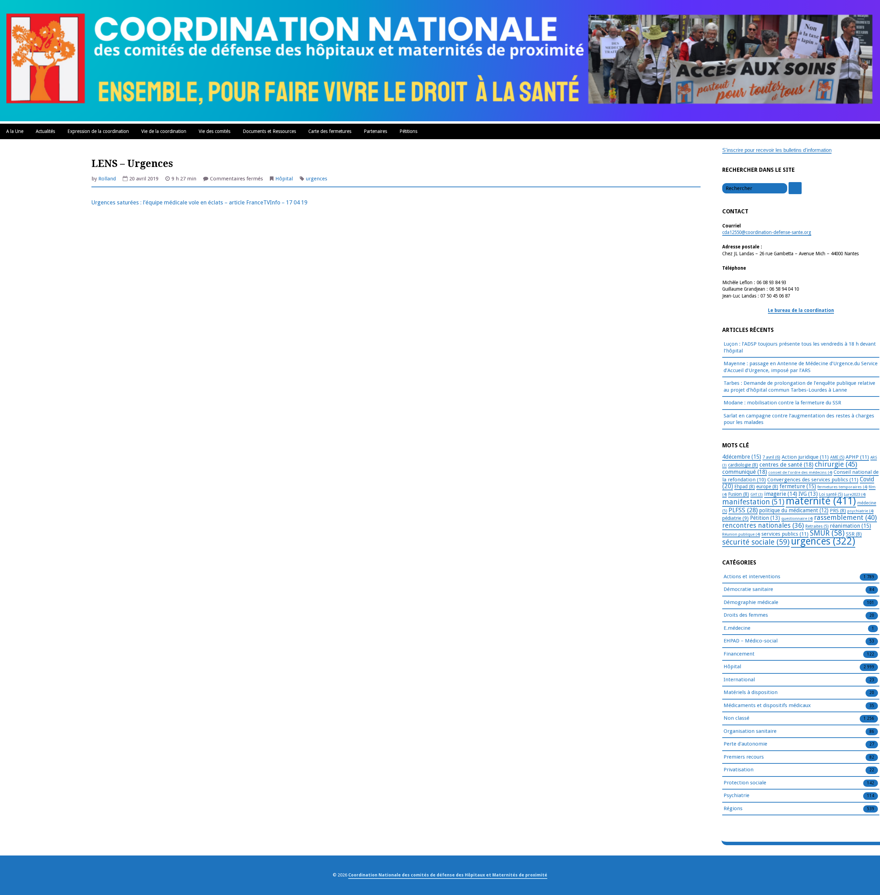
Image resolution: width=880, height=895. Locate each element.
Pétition (765, 518)
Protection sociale (745, 783)
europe (767, 486)
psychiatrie (860, 510)
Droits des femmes (746, 615)
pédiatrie (735, 518)
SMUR (827, 533)
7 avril (771, 457)
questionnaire (797, 518)
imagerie (780, 494)
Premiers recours (744, 757)
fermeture (798, 486)
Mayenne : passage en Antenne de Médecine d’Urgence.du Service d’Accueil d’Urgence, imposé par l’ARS (801, 366)
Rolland (107, 179)
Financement (739, 654)
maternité (821, 501)
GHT (756, 494)
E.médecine (737, 628)
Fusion (738, 494)
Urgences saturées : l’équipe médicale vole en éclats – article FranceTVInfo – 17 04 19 (199, 202)
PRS (838, 510)
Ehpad (744, 486)
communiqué (744, 471)
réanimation (850, 526)
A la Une (14, 131)
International (739, 679)
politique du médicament (793, 510)
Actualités (45, 131)
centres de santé (786, 464)
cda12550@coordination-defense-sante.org (766, 232)
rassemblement (845, 517)
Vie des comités (214, 131)
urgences (316, 179)
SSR (854, 534)
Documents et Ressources (269, 131)
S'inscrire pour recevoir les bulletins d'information (777, 150)
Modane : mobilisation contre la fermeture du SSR (782, 403)
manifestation (753, 501)
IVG (808, 494)
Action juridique (805, 457)
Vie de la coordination (163, 131)
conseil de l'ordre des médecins (800, 472)
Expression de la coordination (98, 131)
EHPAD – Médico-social (751, 641)
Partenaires (375, 131)
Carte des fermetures (329, 131)
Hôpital (284, 179)
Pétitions (408, 131)
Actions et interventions (752, 576)
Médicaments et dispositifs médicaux (767, 705)
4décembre (741, 457)
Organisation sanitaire (750, 731)
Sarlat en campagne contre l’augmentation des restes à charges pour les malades (799, 419)
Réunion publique (741, 534)
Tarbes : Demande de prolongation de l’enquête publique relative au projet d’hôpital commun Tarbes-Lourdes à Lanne (799, 386)
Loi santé (831, 494)
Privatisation (739, 770)
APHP (857, 457)
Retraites (816, 526)
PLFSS (743, 510)
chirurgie (836, 464)
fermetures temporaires (842, 486)
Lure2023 (855, 494)
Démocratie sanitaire (748, 589)
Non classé (736, 718)
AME (837, 457)
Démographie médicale (751, 602)
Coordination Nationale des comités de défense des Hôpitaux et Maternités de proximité (447, 874)
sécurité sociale (756, 542)
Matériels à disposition (751, 692)
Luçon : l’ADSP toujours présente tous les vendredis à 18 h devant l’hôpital (800, 347)
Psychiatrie (736, 795)
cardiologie (743, 465)
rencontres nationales (763, 525)
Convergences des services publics (812, 480)
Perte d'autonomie (745, 744)
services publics (784, 534)
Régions (733, 808)
